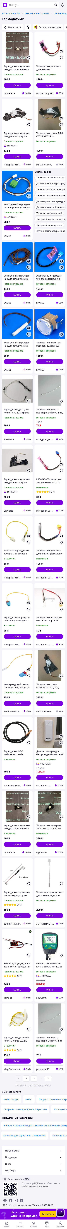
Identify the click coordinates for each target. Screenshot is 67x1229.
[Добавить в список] (28, 57)
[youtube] (5, 1200)
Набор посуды (11, 1099)
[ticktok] (22, 1200)
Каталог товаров (11, 13)
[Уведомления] (62, 5)
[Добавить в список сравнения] (61, 51)
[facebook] (10, 1200)
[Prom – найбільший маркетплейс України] (5, 5)
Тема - (16, 1179)
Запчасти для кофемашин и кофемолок (24, 1135)
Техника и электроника (37, 13)
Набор (28, 1099)
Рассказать (48, 1213)
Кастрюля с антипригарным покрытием (25, 1109)
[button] (17, 85)
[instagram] (16, 1200)
